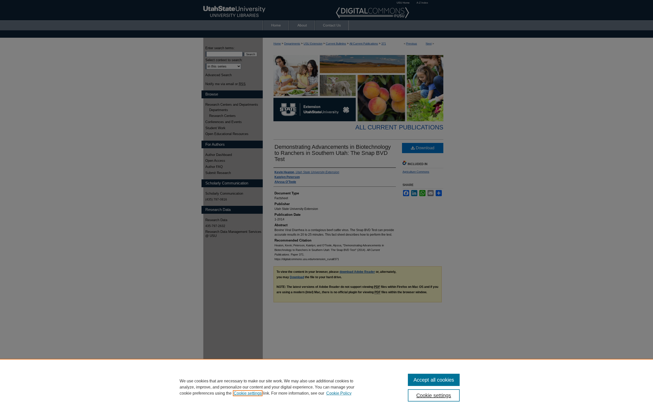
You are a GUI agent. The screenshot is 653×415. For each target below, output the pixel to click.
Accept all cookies (433, 380)
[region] (326, 387)
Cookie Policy (338, 393)
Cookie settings (248, 393)
